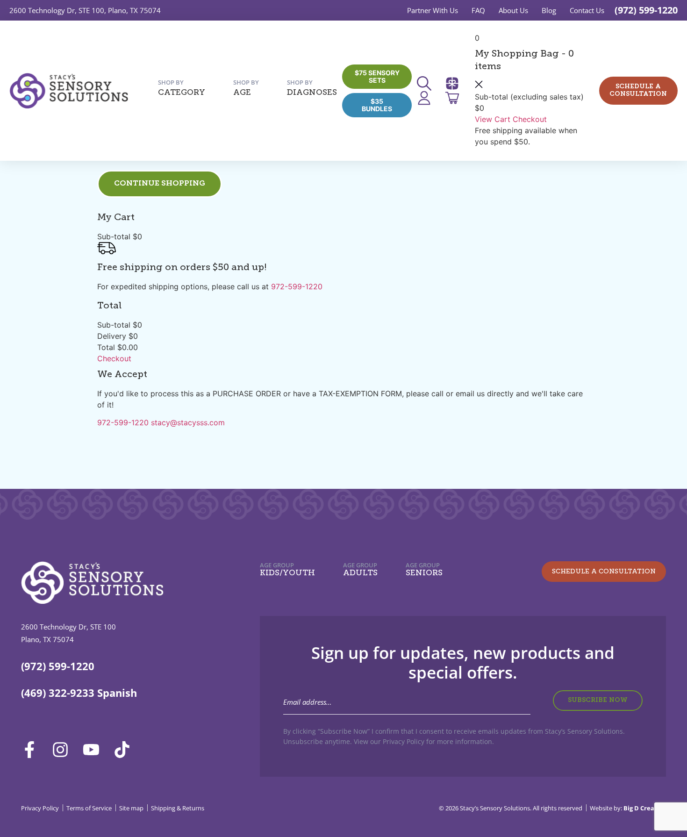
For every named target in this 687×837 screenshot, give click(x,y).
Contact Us (587, 10)
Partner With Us (432, 10)
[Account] (427, 98)
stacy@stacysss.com (188, 422)
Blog (549, 10)
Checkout (530, 119)
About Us (513, 10)
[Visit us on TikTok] (125, 749)
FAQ (478, 10)
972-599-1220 (296, 286)
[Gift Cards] (455, 83)
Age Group (287, 569)
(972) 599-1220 (646, 10)
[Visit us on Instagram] (63, 749)
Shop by (181, 88)
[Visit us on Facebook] (32, 749)
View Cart (492, 119)
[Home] (68, 90)
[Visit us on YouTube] (94, 749)
